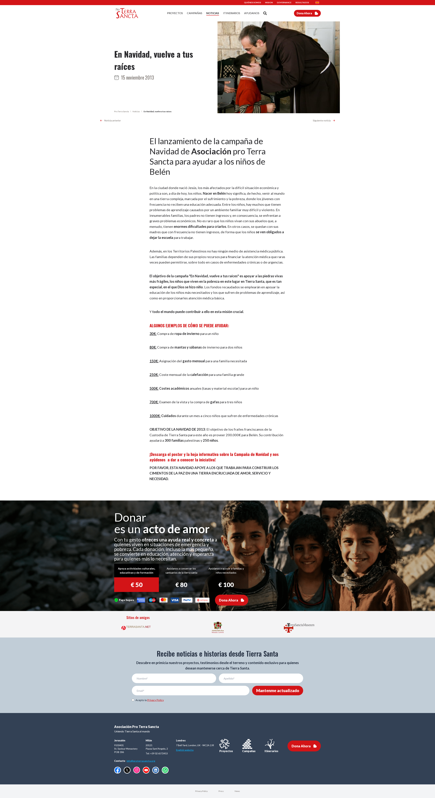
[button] (318, 3)
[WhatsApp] (165, 770)
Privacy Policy (155, 700)
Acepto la (149, 700)
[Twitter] (127, 770)
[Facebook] (117, 770)
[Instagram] (136, 770)
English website (185, 750)
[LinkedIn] (155, 770)
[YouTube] (146, 770)
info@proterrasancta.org (141, 760)
